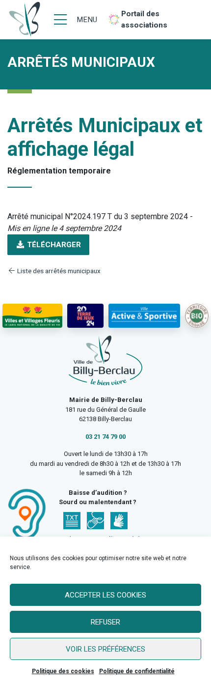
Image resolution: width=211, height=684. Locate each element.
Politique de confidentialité (137, 671)
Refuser (105, 622)
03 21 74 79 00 (105, 436)
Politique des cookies (63, 671)
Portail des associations (144, 19)
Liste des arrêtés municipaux (58, 271)
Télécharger (53, 244)
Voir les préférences (105, 649)
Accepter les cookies (105, 595)
